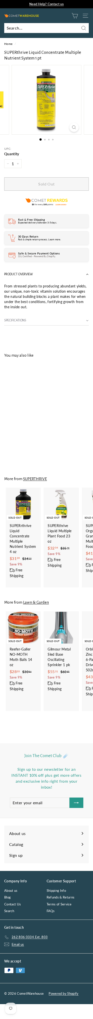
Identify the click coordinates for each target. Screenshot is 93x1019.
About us (11, 891)
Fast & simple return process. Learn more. (39, 239)
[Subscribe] (76, 803)
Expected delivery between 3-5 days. (37, 222)
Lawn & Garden (36, 602)
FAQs (51, 911)
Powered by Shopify (63, 993)
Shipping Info (56, 891)
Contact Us (12, 904)
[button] (46, 274)
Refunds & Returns (61, 897)
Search (9, 911)
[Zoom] (74, 127)
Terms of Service (59, 904)
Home (8, 44)
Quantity (11, 154)
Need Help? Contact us (46, 4)
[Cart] (75, 15)
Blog (7, 897)
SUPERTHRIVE (35, 479)
